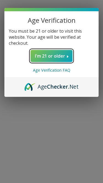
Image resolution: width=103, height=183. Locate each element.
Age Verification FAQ (51, 70)
